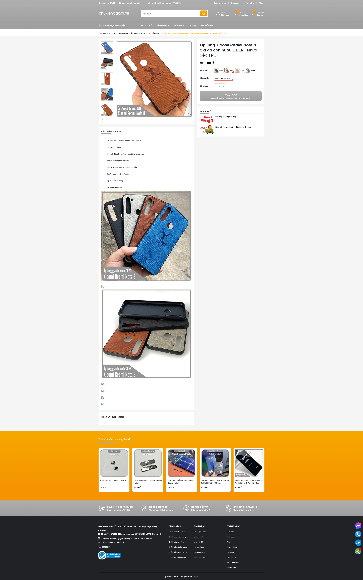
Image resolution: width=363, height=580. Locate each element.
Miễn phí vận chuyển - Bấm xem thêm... (233, 126)
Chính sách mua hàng (177, 557)
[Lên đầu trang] (358, 562)
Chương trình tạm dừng (225, 116)
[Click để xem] (154, 79)
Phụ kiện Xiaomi (200, 531)
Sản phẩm (162, 25)
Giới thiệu (179, 25)
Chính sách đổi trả (176, 541)
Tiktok (261, 2)
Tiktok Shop (232, 547)
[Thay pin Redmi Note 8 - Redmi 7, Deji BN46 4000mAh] (215, 463)
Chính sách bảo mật (177, 531)
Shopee (230, 536)
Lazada (230, 531)
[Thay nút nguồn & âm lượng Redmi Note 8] (181, 463)
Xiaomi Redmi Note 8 (223, 78)
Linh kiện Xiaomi (200, 536)
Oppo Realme (200, 552)
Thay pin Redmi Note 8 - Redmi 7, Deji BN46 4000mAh (215, 481)
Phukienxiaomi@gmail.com (113, 542)
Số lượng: (204, 85)
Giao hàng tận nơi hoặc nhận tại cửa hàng (230, 96)
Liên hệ (192, 25)
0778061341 (176, 2)
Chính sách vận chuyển (178, 536)
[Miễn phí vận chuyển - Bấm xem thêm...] (207, 129)
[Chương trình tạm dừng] (207, 119)
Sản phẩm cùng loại (114, 439)
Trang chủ (146, 25)
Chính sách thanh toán (178, 552)
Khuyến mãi (207, 25)
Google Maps (220, 2)
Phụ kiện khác (200, 557)
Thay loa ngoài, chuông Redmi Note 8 (148, 481)
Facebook (235, 2)
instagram (231, 567)
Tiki (228, 541)
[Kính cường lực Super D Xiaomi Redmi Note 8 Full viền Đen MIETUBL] (249, 463)
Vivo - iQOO (198, 541)
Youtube (250, 2)
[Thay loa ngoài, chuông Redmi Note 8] (148, 463)
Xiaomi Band (199, 547)
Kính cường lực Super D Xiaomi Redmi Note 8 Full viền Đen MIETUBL (249, 483)
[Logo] (118, 13)
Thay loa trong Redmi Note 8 (113, 480)
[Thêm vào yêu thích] (189, 113)
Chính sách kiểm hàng (178, 547)
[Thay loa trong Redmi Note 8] (114, 463)
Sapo (195, 576)
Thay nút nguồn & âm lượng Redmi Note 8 (180, 481)
